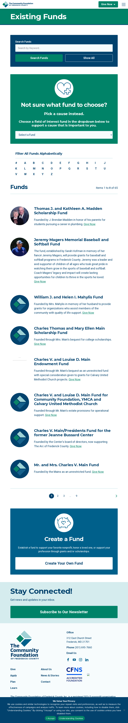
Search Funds (23, 41)
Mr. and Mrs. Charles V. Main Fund (66, 465)
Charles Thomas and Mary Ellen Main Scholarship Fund (69, 330)
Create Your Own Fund (64, 563)
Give (13, 669)
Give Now (106, 4)
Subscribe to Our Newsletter (64, 612)
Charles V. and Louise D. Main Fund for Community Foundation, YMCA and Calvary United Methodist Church (71, 399)
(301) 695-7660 (83, 647)
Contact (45, 681)
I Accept (50, 718)
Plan (12, 681)
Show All (89, 58)
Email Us (71, 653)
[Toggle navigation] (123, 4)
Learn (13, 688)
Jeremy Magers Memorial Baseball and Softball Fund (71, 241)
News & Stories (50, 675)
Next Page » (116, 495)
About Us (46, 669)
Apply (13, 675)
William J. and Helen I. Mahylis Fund (68, 297)
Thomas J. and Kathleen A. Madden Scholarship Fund (68, 210)
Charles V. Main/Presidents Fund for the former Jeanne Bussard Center (72, 432)
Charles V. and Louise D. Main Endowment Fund (62, 361)
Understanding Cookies (71, 718)
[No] (124, 710)
